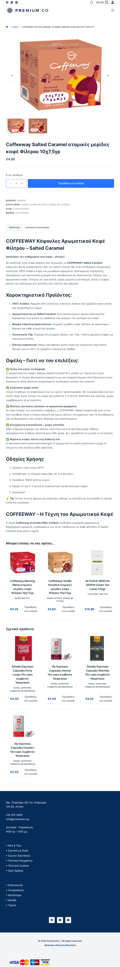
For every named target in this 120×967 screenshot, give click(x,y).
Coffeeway (22, 213)
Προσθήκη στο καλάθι (71, 183)
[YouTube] (68, 920)
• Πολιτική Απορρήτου (19, 860)
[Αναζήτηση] (91, 2)
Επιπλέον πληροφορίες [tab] (37, 227)
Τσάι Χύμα (93, 594)
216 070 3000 (14, 814)
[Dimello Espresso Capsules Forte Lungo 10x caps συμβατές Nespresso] (22, 648)
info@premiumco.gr (17, 819)
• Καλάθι (11, 900)
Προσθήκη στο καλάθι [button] (30, 609)
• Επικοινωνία (14, 885)
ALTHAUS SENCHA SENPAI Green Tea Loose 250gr (97, 585)
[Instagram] (16, 2)
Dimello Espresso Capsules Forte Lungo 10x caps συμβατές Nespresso (22, 674)
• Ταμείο (11, 905)
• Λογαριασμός (15, 890)
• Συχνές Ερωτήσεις (18, 855)
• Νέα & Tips (13, 845)
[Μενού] (112, 10)
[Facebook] (7, 2)
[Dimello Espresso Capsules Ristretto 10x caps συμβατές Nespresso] (97, 648)
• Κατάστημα (13, 895)
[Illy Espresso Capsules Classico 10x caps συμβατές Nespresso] (22, 725)
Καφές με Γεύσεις (59, 204)
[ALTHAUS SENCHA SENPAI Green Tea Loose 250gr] (97, 562)
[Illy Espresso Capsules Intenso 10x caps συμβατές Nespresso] (60, 648)
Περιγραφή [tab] (14, 227)
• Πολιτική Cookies (17, 865)
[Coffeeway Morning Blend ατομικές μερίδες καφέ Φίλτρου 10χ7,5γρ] (22, 562)
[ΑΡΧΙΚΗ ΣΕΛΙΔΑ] (7, 27)
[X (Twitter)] (12, 2)
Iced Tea (103, 594)
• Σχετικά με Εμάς (17, 850)
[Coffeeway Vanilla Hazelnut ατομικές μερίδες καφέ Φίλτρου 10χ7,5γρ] (60, 562)
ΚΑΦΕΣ (25, 204)
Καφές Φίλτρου (39, 204)
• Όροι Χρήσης (14, 870)
